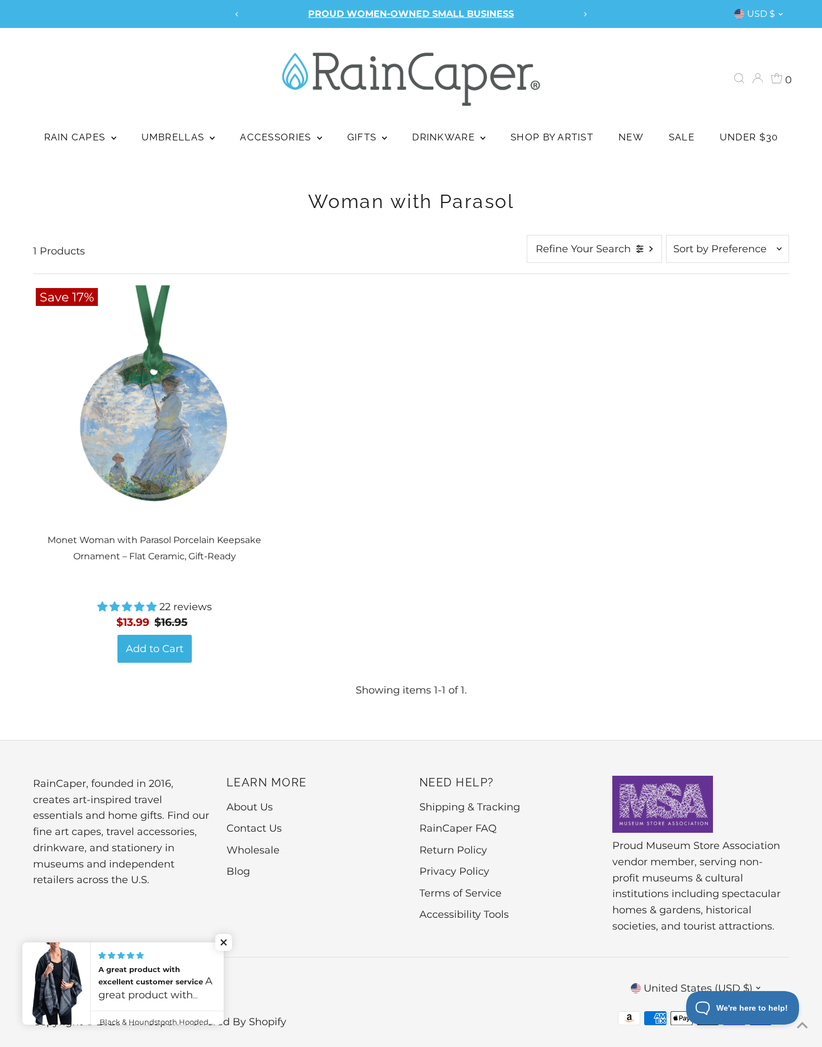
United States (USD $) (698, 988)
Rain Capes (76, 137)
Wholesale (253, 850)
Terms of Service (460, 893)
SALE (682, 137)
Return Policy (453, 850)
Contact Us (254, 828)
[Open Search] (739, 78)
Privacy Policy (454, 871)
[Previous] (237, 14)
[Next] (585, 14)
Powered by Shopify (235, 1022)
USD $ (761, 13)
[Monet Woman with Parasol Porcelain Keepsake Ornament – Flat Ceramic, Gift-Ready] (154, 406)
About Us (249, 807)
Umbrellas (174, 137)
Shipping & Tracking (469, 807)
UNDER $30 (749, 137)
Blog (238, 871)
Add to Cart (154, 649)
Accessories (277, 137)
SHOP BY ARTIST (552, 137)
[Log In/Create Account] (758, 78)
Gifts (363, 137)
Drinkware (445, 137)
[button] (128, 607)
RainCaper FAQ (458, 828)
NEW (631, 137)
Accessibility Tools (464, 914)
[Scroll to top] (799, 1024)
